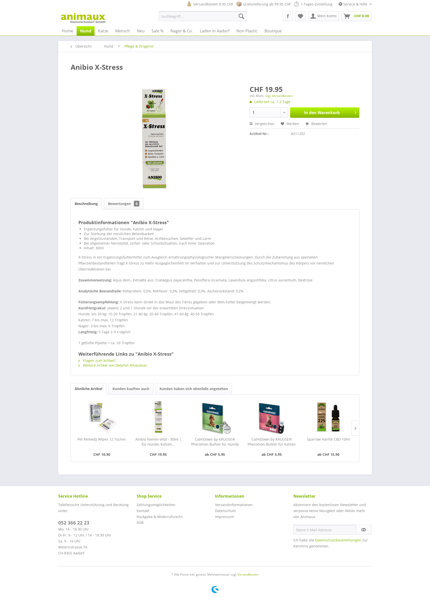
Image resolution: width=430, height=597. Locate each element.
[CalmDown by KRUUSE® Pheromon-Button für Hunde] (215, 416)
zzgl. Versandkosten (279, 96)
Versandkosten (248, 574)
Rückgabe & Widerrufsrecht (160, 516)
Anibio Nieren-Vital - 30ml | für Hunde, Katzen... (158, 442)
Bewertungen (123, 203)
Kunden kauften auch (130, 388)
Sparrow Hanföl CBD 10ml (328, 439)
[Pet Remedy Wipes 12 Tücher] (102, 416)
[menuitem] (203, 16)
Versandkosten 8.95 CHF (213, 4)
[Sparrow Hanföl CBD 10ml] (328, 416)
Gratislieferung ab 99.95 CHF (267, 4)
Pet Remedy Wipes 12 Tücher (101, 439)
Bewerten (318, 123)
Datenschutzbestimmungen (338, 540)
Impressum (224, 516)
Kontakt (143, 510)
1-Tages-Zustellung (316, 4)
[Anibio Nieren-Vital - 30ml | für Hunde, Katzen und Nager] (158, 416)
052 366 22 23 (73, 523)
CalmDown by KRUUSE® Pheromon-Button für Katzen (272, 442)
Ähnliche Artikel (88, 388)
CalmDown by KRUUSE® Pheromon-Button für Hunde (215, 442)
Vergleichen (264, 123)
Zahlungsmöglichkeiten (156, 504)
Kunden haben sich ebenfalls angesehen (194, 388)
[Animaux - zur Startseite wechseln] (83, 17)
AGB (140, 522)
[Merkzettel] (300, 16)
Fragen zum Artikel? (99, 360)
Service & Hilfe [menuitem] (355, 4)
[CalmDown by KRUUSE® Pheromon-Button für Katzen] (272, 416)
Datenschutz (225, 510)
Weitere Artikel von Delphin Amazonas (114, 365)
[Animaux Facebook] (288, 16)
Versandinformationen (234, 504)
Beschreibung (86, 203)
